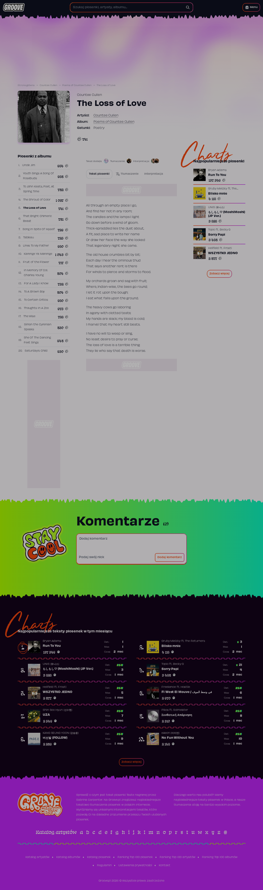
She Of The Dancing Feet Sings (37, 340)
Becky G (225, 229)
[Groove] (13, 7)
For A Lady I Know (36, 283)
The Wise (29, 316)
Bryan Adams (217, 170)
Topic (211, 229)
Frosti (228, 248)
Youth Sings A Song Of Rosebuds (38, 176)
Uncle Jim (28, 165)
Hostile (185, 687)
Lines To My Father (36, 246)
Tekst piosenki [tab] (99, 174)
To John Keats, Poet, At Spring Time (38, 189)
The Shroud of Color (37, 200)
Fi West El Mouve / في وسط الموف (186, 692)
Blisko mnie (217, 193)
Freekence (168, 687)
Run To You (217, 175)
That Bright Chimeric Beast (37, 218)
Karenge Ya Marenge (38, 254)
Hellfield (213, 248)
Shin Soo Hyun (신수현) (57, 710)
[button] (251, 7)
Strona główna (26, 85)
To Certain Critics (36, 300)
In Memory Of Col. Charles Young (36, 273)
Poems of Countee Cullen (76, 85)
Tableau (28, 237)
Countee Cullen (48, 85)
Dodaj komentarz (169, 557)
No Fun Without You (177, 737)
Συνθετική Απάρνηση (176, 715)
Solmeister (180, 710)
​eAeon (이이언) (170, 733)
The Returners (195, 641)
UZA (46, 714)
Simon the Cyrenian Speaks (37, 327)
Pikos (165, 710)
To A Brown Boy (34, 292)
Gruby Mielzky (217, 189)
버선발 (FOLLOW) (55, 737)
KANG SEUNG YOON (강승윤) (61, 733)
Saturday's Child (36, 351)
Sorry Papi (216, 234)
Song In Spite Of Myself (39, 229)
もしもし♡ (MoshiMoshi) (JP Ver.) (226, 214)
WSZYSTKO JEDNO (223, 253)
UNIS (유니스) (216, 207)
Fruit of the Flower (36, 262)
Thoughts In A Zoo (36, 308)
